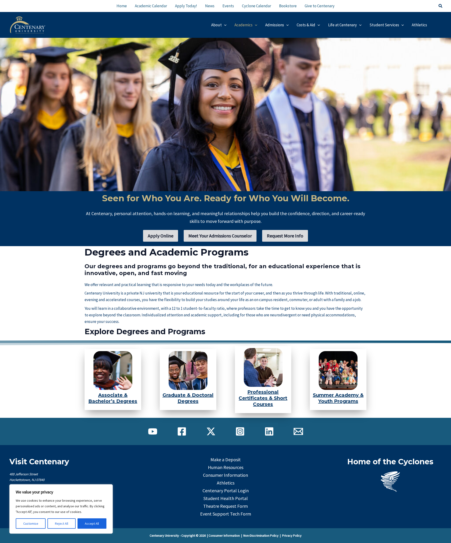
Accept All (92, 523)
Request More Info (285, 236)
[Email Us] (298, 431)
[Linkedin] (269, 431)
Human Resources (225, 467)
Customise (30, 523)
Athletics (225, 483)
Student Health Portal (225, 498)
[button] (441, 6)
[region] (61, 509)
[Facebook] (182, 431)
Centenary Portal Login (225, 490)
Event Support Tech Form (225, 514)
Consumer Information (225, 475)
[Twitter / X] (211, 431)
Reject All (61, 523)
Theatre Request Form (225, 506)
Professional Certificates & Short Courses (263, 398)
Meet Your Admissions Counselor (220, 236)
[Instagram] (240, 431)
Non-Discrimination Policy (261, 535)
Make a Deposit (225, 459)
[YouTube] (152, 431)
